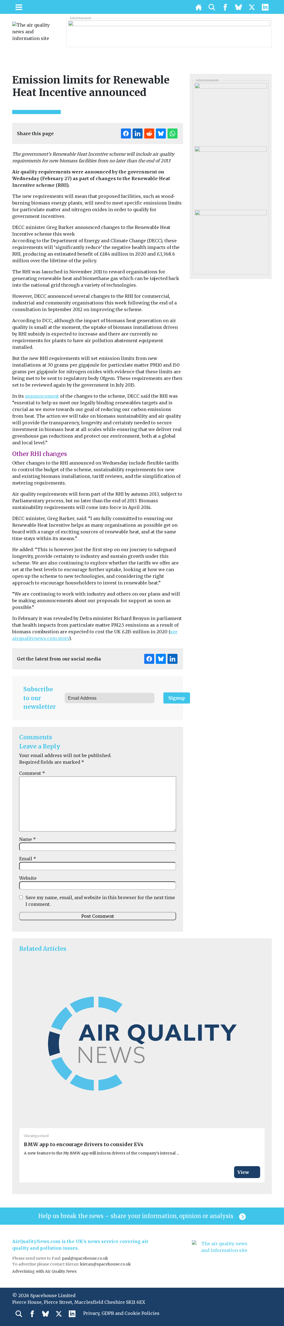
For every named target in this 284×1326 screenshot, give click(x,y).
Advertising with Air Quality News (44, 1271)
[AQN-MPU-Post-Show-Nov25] (231, 239)
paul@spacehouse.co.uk (85, 1258)
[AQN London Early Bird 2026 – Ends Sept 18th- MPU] (231, 112)
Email (27, 858)
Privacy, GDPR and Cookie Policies (121, 1313)
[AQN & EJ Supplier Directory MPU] (231, 176)
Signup (176, 698)
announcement (42, 396)
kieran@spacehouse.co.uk (105, 1264)
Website (28, 878)
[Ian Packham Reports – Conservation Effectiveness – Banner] (169, 32)
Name (27, 839)
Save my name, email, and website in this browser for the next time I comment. (100, 901)
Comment (32, 773)
